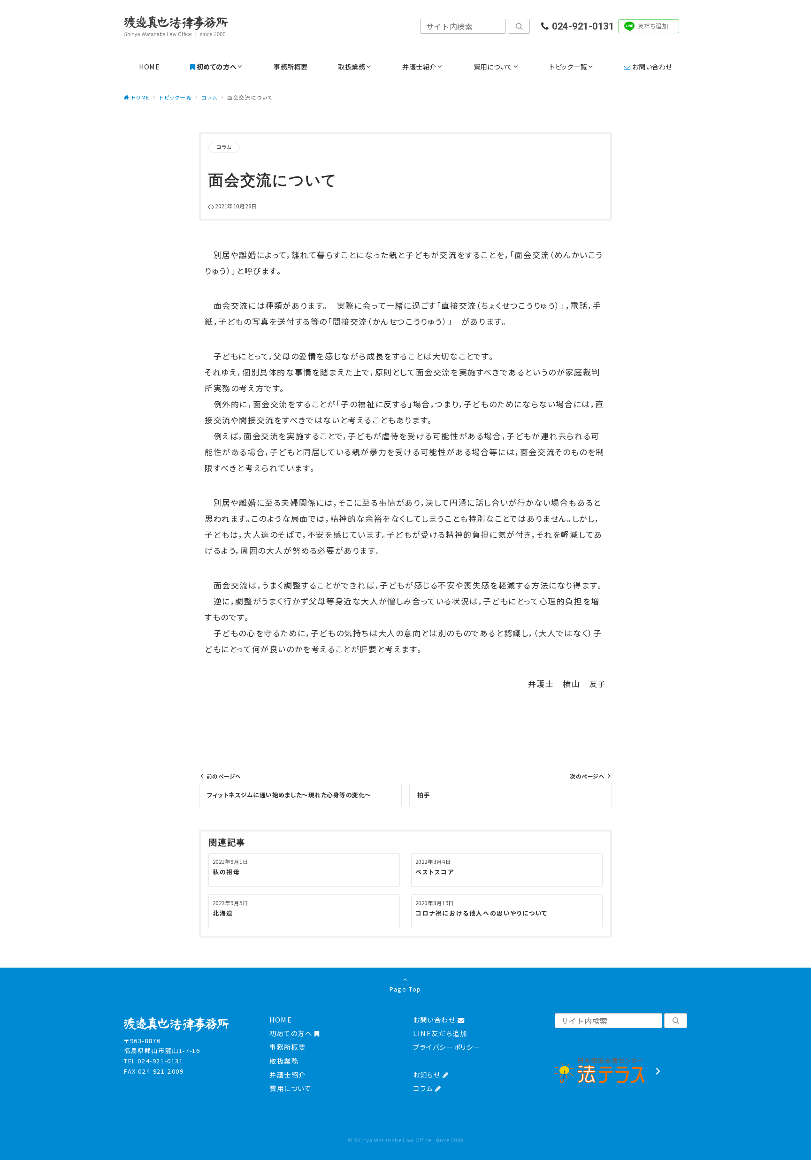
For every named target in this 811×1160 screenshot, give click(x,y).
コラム (224, 147)
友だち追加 (653, 25)
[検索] (519, 26)
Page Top (405, 988)
